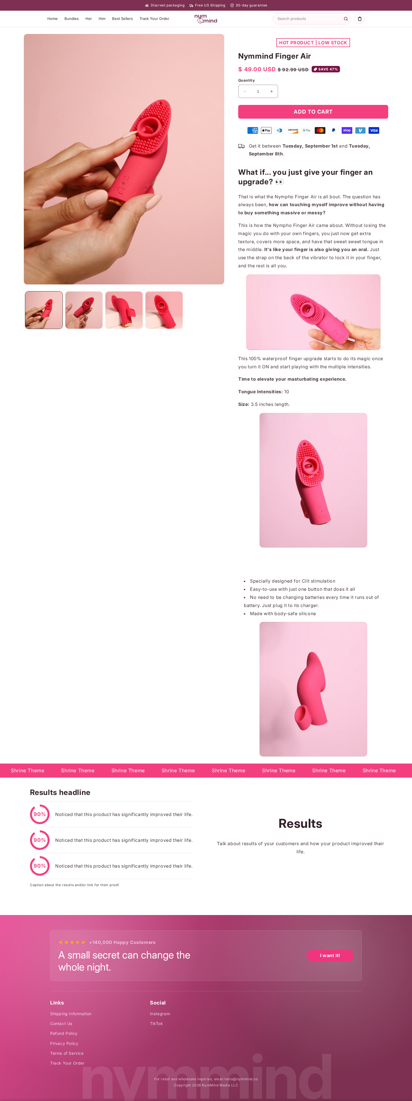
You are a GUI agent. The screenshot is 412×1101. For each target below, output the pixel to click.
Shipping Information (71, 1013)
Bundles (71, 18)
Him (102, 18)
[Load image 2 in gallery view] (84, 310)
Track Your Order (154, 18)
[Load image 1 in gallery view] (44, 310)
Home (52, 18)
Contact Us (61, 1023)
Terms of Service (67, 1053)
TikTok (156, 1023)
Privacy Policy (64, 1043)
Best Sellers (122, 18)
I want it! (330, 955)
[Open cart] (360, 19)
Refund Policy (64, 1033)
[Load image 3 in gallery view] (124, 310)
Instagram (160, 1013)
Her (88, 18)
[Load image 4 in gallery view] (164, 310)
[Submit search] (346, 19)
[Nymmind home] (206, 19)
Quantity (246, 80)
